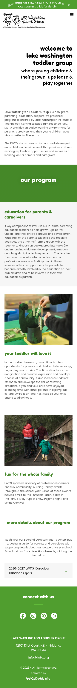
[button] (72, 14)
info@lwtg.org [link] (38, 657)
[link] (24, 14)
